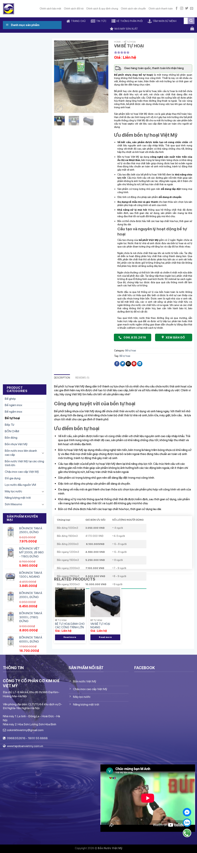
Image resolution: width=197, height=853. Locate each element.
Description (62, 377)
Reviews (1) (82, 377)
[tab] (62, 377)
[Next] (102, 76)
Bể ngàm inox (13, 405)
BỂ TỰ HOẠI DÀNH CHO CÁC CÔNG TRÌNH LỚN (70, 625)
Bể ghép (10, 399)
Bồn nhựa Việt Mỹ (16, 444)
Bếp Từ (9, 424)
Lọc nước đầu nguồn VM (20, 485)
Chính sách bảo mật (50, 8)
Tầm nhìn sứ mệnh (164, 21)
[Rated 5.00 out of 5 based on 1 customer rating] (153, 52)
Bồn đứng (11, 437)
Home (117, 41)
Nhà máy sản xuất (126, 28)
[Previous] (60, 76)
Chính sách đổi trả (73, 8)
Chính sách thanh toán (161, 8)
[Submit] (191, 21)
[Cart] (192, 28)
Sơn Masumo (13, 504)
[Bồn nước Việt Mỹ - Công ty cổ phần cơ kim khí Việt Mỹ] (8, 8)
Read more (69, 637)
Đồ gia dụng (12, 478)
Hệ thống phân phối (129, 21)
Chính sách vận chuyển (133, 8)
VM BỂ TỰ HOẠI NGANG (100, 625)
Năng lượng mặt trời (18, 497)
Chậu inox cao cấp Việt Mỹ (22, 471)
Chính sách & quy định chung (102, 8)
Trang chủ (78, 21)
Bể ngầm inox (13, 411)
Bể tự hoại (12, 418)
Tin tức (101, 21)
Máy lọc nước (13, 491)
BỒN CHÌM (12, 431)
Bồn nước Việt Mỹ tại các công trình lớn (24, 463)
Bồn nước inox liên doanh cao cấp (21, 453)
